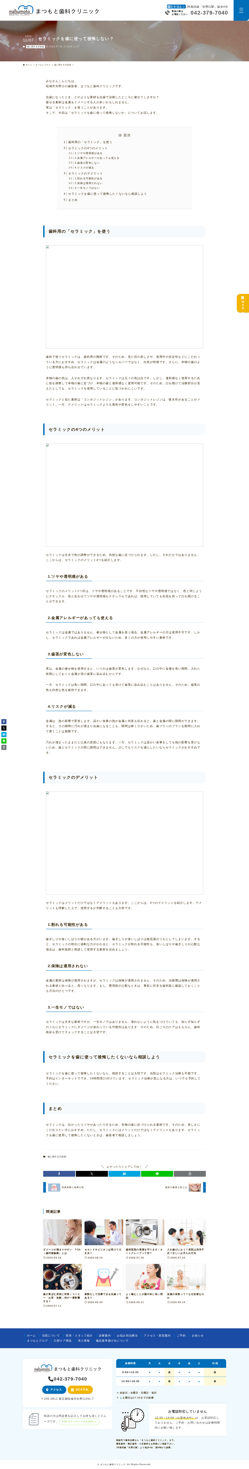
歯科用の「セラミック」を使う (90, 142)
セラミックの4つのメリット (88, 148)
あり (177, 6)
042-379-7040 (209, 13)
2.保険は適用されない (89, 183)
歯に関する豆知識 (35, 47)
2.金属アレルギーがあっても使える (97, 157)
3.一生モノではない (87, 187)
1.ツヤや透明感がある (89, 153)
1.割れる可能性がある (89, 178)
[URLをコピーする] (190, 1174)
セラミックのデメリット (85, 173)
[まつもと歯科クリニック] (53, 10)
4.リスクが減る (84, 167)
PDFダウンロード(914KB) (78, 1421)
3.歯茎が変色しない (87, 162)
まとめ (73, 200)
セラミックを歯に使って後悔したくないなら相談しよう (107, 193)
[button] (59, 1174)
